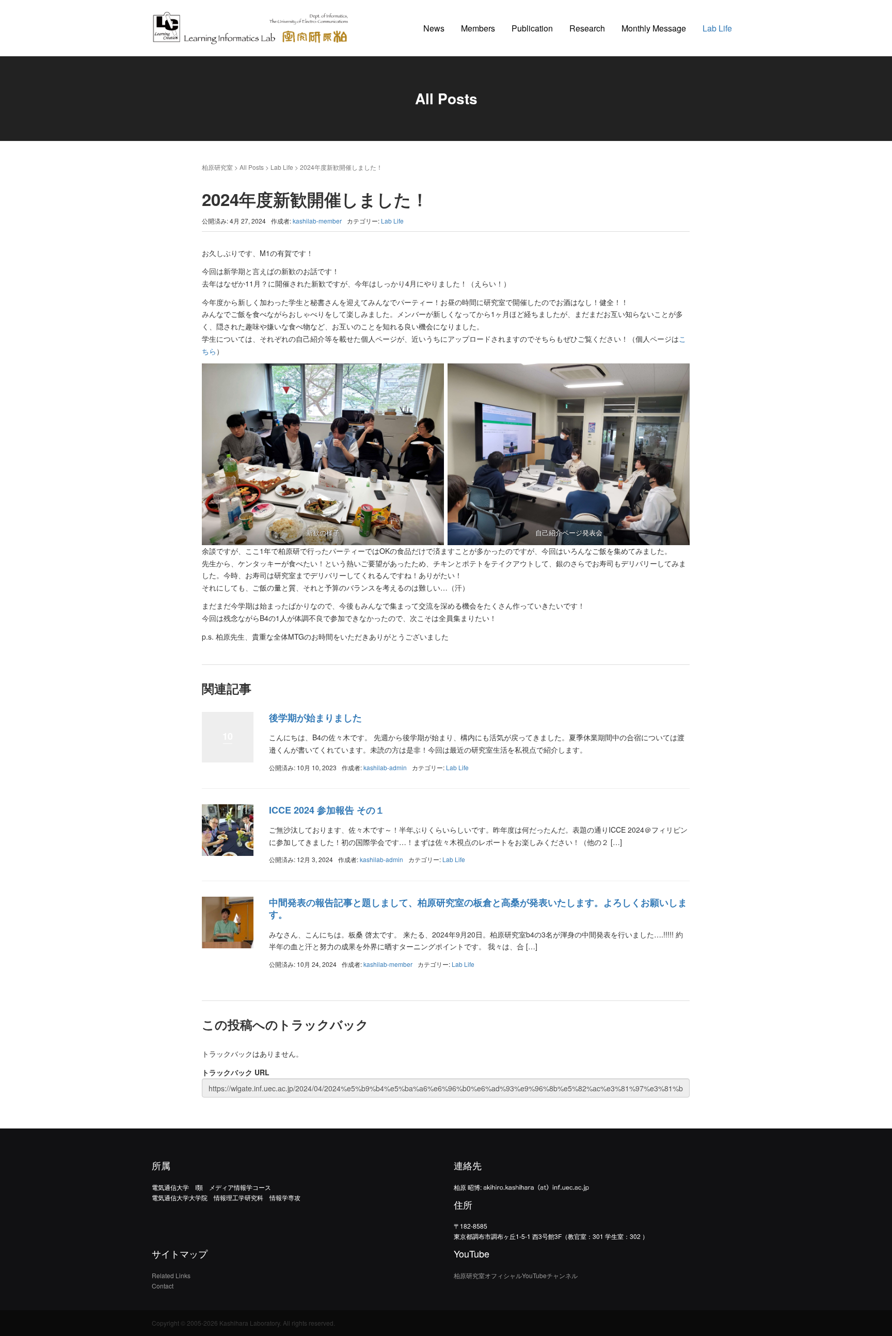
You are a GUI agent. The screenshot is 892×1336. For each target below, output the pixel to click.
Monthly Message (654, 28)
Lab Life (717, 28)
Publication (532, 28)
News (433, 28)
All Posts (252, 167)
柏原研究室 (217, 167)
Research (587, 28)
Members (478, 28)
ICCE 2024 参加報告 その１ (327, 810)
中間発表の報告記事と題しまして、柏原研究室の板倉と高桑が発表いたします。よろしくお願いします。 (478, 908)
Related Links (171, 1275)
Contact (162, 1285)
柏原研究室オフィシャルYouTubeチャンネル (516, 1275)
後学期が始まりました (315, 717)
